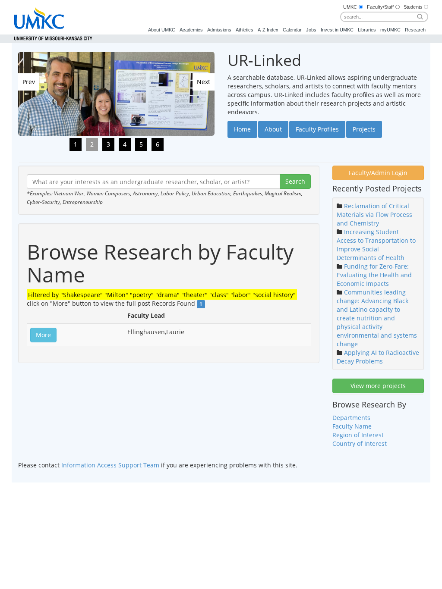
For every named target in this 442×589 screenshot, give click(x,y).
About (273, 129)
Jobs (311, 29)
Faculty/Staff (380, 6)
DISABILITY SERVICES (228, 497)
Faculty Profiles (317, 129)
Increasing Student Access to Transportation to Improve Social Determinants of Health (376, 245)
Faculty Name (352, 426)
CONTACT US (276, 497)
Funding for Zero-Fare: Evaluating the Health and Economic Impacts (374, 275)
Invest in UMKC (337, 29)
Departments (351, 418)
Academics (191, 29)
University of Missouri (136, 506)
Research (415, 29)
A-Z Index (268, 29)
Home (242, 129)
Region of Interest (358, 435)
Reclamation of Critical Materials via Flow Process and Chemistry (374, 214)
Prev (28, 82)
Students (413, 6)
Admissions (219, 29)
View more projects (378, 386)
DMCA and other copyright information (192, 506)
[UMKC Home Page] (53, 15)
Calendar (292, 29)
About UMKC (161, 29)
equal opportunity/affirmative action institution (163, 512)
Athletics (244, 29)
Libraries (367, 29)
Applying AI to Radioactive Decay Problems (378, 356)
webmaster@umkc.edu (321, 512)
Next (203, 82)
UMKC (350, 6)
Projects (364, 129)
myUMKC (390, 29)
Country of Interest (359, 443)
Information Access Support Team (110, 465)
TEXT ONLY (182, 497)
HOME (157, 497)
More (43, 335)
